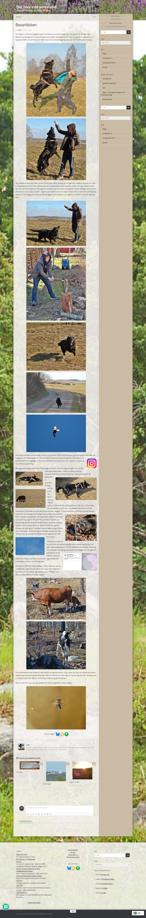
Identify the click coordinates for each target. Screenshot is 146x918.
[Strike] (36, 814)
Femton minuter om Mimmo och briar (28, 869)
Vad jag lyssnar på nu (109, 63)
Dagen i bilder (74, 782)
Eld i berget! (47, 784)
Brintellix (19, 772)
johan (19, 30)
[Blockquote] (44, 814)
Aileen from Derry (21, 854)
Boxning (18, 862)
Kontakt (105, 67)
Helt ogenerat (107, 79)
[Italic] (30, 814)
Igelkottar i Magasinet (109, 83)
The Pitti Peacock (21, 892)
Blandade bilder (107, 99)
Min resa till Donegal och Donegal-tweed (29, 876)
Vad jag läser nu (107, 58)
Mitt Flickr (19, 881)
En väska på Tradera (108, 879)
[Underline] (33, 814)
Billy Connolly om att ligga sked (25, 859)
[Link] (47, 814)
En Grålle (104, 888)
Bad (104, 88)
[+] (50, 814)
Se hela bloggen (73, 850)
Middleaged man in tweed (24, 871)
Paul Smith (19, 885)
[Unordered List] (41, 814)
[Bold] (28, 814)
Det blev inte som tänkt (36, 6)
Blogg (18, 17)
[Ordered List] (39, 814)
